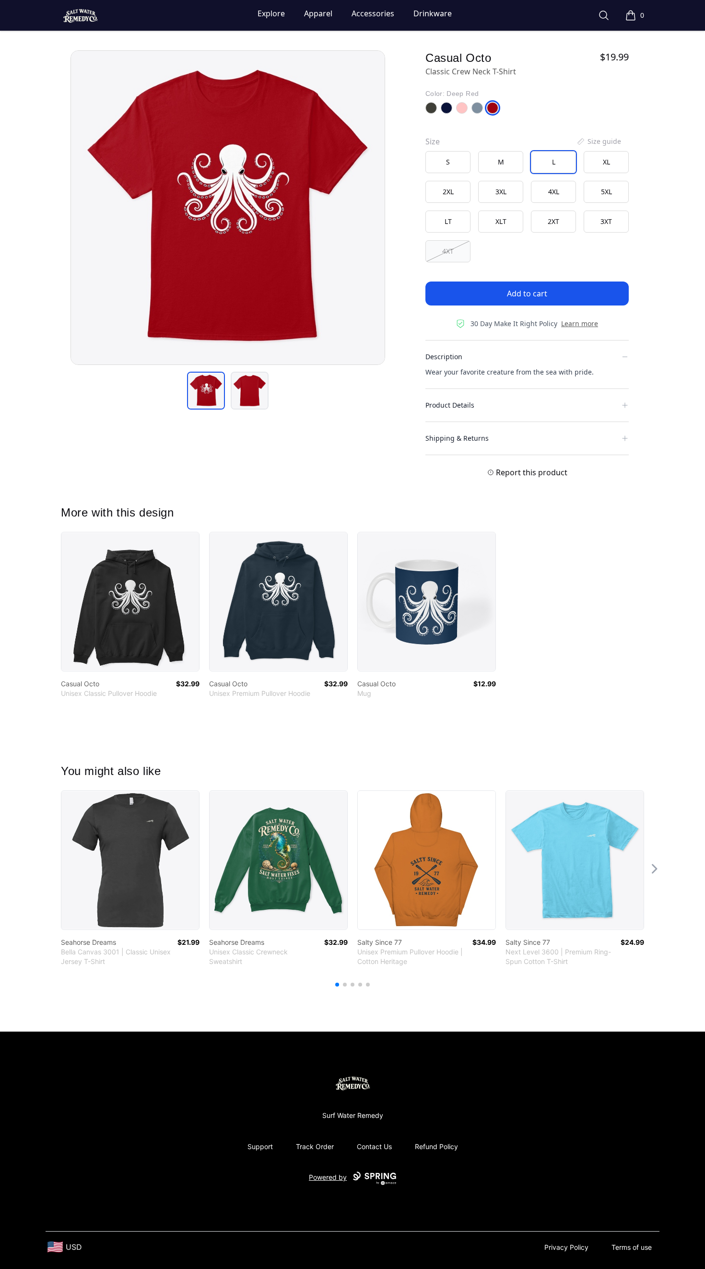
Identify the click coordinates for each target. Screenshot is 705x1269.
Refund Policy (436, 1146)
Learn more (579, 323)
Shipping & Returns (457, 438)
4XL (553, 191)
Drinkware (432, 13)
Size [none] (432, 141)
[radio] (447, 162)
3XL (500, 191)
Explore (271, 13)
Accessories (373, 13)
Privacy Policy (566, 1247)
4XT (448, 251)
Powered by (328, 1177)
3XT (606, 221)
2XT (553, 221)
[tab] (206, 391)
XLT (500, 221)
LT (448, 221)
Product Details (449, 405)
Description (443, 356)
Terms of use (631, 1247)
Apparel (318, 13)
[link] (130, 601)
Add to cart (527, 293)
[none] (598, 141)
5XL (606, 191)
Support (260, 1146)
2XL (448, 191)
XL (606, 161)
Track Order (315, 1146)
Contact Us (374, 1146)
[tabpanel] (227, 207)
